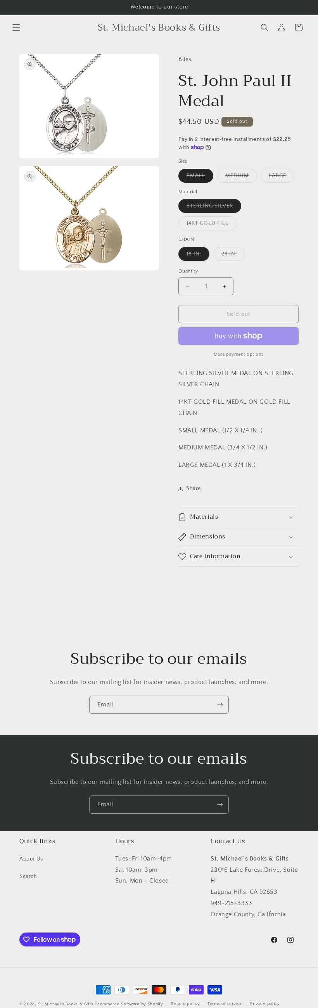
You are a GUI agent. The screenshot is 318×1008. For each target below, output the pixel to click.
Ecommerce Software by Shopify (129, 1004)
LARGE (281, 177)
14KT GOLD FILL (212, 225)
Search (28, 876)
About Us (31, 859)
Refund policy (185, 1003)
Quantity (188, 271)
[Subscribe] (219, 705)
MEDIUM (241, 177)
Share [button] (193, 488)
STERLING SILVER (214, 207)
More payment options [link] (239, 354)
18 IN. (198, 255)
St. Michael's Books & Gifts (65, 1004)
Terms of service (224, 1003)
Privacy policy (265, 1003)
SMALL (200, 177)
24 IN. (233, 255)
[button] (16, 27)
